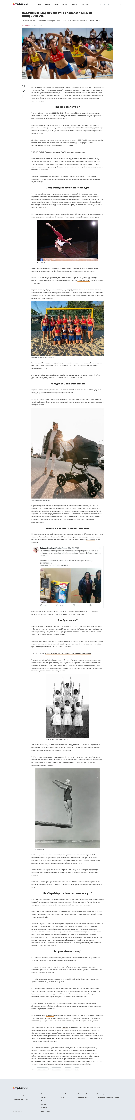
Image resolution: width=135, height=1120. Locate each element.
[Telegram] (104, 4)
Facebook (63, 1094)
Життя (56, 4)
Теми (39, 4)
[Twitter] (108, 4)
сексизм (67, 1069)
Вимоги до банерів (103, 1094)
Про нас (25, 1096)
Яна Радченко (26, 25)
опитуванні (49, 113)
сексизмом (45, 116)
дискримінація (56, 1069)
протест (72, 214)
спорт (76, 1069)
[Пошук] (120, 4)
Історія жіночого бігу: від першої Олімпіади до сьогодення (68, 653)
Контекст (65, 4)
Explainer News (83, 1097)
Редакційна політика (21, 1099)
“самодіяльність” (83, 280)
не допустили (66, 390)
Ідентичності (85, 4)
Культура (74, 4)
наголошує (78, 943)
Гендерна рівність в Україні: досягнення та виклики (65, 152)
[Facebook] (100, 4)
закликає (65, 1028)
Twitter (62, 1097)
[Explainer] (20, 4)
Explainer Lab (82, 1094)
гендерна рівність (42, 1069)
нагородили (90, 540)
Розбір (47, 4)
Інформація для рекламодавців (108, 1097)
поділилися (50, 140)
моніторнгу (50, 1015)
